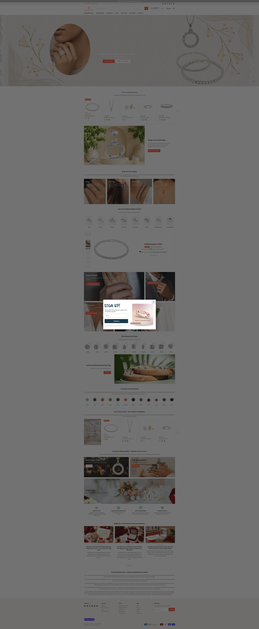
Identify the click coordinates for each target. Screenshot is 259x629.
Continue (116, 321)
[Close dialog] (153, 302)
